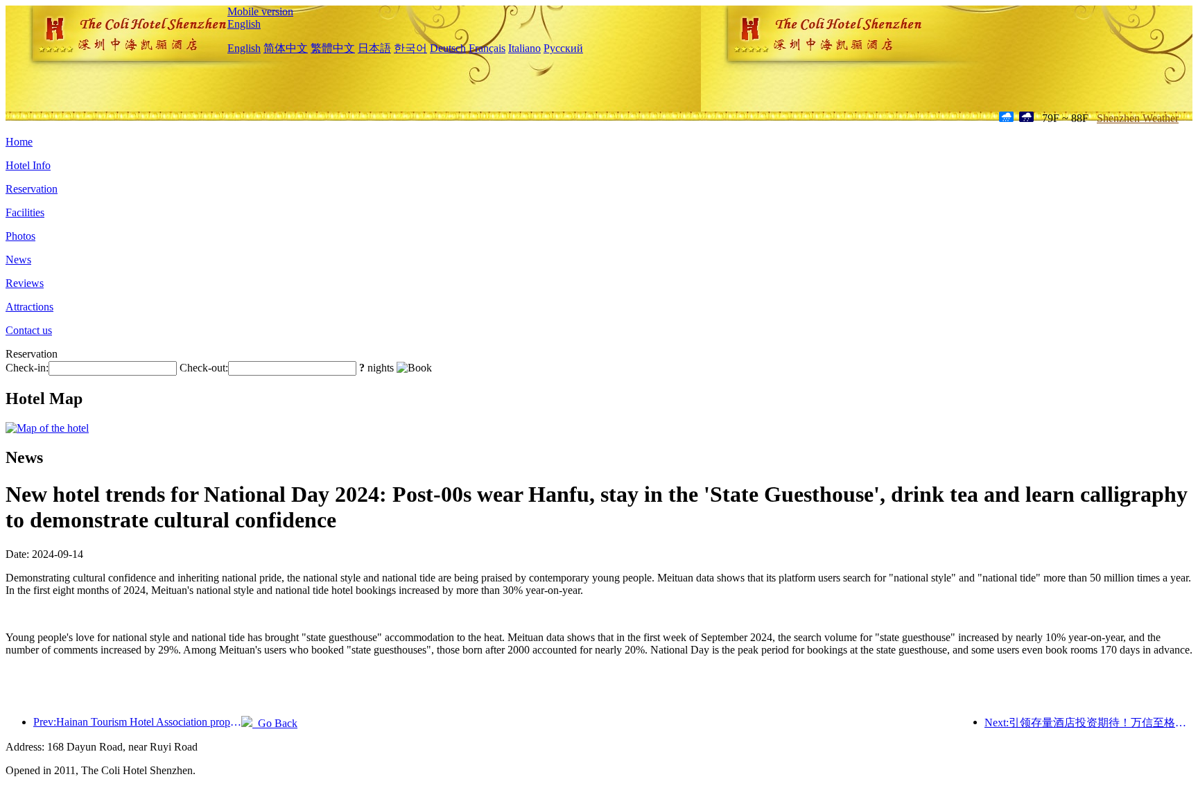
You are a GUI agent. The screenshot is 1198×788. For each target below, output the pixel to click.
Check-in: (27, 368)
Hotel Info (28, 165)
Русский (563, 48)
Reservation (32, 189)
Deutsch (448, 48)
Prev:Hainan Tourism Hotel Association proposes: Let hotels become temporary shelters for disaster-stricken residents (137, 722)
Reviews (25, 283)
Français (487, 48)
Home (19, 142)
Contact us (29, 330)
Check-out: (204, 368)
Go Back (274, 723)
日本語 (374, 48)
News (18, 259)
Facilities (25, 212)
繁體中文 (333, 48)
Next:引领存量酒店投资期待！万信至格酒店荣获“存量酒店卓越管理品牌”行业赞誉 (1088, 722)
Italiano (524, 48)
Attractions (29, 307)
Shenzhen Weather (1138, 118)
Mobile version (260, 11)
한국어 (410, 48)
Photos (20, 236)
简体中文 (285, 48)
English (244, 24)
